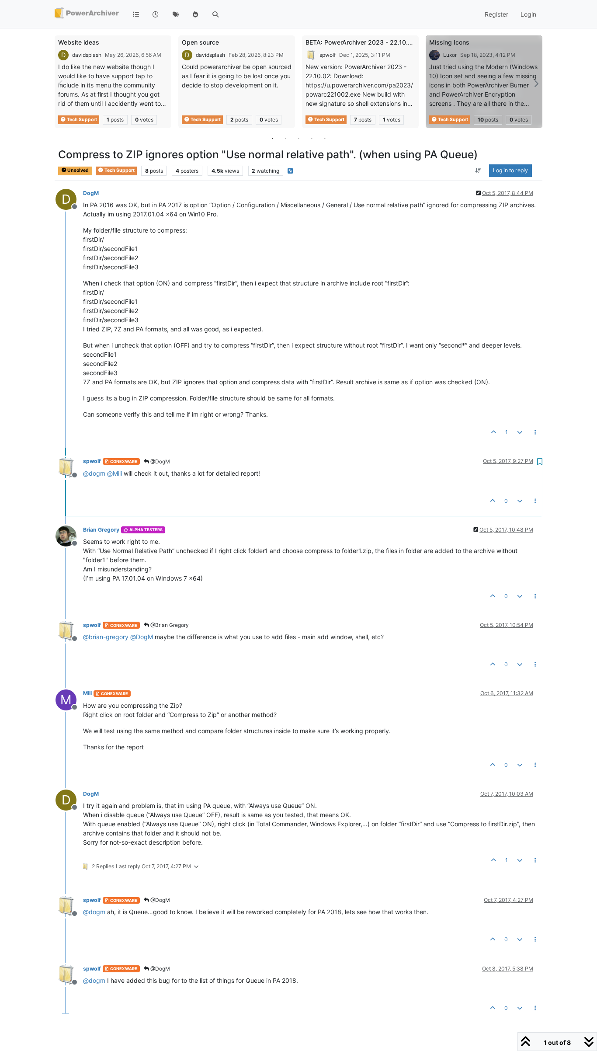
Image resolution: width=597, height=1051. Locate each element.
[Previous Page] (61, 83)
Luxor (450, 55)
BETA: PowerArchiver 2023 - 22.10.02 (360, 42)
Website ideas (78, 42)
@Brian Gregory (169, 625)
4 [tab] (311, 138)
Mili (87, 693)
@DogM (159, 461)
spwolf (327, 55)
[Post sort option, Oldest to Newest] (478, 171)
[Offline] (69, 466)
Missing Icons (449, 42)
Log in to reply (510, 170)
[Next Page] (535, 83)
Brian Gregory (101, 529)
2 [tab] (285, 138)
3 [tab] (298, 138)
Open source (200, 42)
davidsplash (86, 55)
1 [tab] (272, 138)
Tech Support (81, 119)
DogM (91, 193)
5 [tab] (324, 138)
